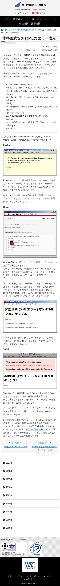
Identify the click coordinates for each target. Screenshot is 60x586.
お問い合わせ (40, 13)
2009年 (9, 495)
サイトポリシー (35, 576)
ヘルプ (48, 576)
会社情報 (23, 23)
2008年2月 (39, 30)
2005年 (9, 528)
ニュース (53, 19)
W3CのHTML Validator (36, 429)
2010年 (9, 487)
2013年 (9, 463)
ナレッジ (29, 19)
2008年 (9, 503)
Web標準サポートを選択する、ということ (44, 446)
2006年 (9, 520)
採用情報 (35, 23)
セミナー (41, 19)
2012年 (9, 471)
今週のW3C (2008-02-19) (15, 445)
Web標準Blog (27, 30)
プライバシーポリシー (16, 576)
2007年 (9, 511)
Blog (17, 30)
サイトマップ (22, 13)
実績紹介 (17, 19)
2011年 (9, 479)
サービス (5, 19)
